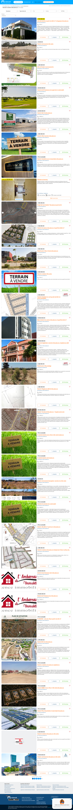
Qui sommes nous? (40, 797)
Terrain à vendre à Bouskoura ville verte (48, 734)
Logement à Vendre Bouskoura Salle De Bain (54, 5)
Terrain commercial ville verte (45, 44)
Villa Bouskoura (7, 787)
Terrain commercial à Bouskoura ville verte (48, 757)
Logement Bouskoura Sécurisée (58, 789)
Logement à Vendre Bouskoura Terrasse (27, 789)
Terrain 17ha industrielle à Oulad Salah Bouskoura (50, 711)
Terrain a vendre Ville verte (44, 274)
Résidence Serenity (42, 179)
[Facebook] (52, 799)
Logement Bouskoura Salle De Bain (42, 789)
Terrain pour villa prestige (44, 366)
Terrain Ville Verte (56, 784)
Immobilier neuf (27, 2)
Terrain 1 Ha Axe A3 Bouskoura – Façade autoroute (50, 412)
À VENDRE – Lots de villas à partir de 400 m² (49, 619)
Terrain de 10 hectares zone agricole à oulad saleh (50, 90)
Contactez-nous (39, 798)
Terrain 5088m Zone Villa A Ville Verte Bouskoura (50, 688)
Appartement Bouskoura (8, 784)
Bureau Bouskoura (7, 789)
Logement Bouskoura (8, 792)
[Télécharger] (13, 798)
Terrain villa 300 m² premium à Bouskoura (48, 527)
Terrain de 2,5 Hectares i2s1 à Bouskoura (48, 573)
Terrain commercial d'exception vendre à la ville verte (51, 481)
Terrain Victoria (39, 784)
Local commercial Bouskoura (9, 788)
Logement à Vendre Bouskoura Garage (27, 786)
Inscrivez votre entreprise (27, 798)
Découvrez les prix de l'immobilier (28, 800)
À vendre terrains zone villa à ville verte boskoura (50, 435)
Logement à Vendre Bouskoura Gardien (27, 787)
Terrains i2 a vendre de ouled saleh (46, 504)
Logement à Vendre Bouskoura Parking (43, 786)
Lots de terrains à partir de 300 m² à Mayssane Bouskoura (52, 21)
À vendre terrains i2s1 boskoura (45, 458)
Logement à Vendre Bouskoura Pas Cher (65, 5)
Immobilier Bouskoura (15, 6)
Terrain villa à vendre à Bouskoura (46, 136)
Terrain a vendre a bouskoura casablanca (48, 665)
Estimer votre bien (18, 2)
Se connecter (39, 2)
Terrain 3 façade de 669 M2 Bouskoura (47, 389)
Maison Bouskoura (7, 786)
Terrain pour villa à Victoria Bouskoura (47, 251)
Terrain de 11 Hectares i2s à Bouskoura (47, 596)
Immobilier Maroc (6, 6)
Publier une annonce (26, 797)
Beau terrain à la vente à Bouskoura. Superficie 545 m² (52, 320)
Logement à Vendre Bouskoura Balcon (43, 787)
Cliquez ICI (49, 807)
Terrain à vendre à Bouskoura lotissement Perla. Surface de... (53, 550)
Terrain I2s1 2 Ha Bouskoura (44, 113)
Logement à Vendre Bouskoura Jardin (59, 786)
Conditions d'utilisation (41, 802)
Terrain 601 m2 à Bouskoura (44, 642)
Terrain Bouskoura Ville (24, 784)
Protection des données (41, 803)
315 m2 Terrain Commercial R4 (45, 67)
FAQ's (37, 800)
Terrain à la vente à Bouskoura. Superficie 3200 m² (50, 228)
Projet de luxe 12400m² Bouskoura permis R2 (49, 205)
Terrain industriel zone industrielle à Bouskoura (50, 159)
